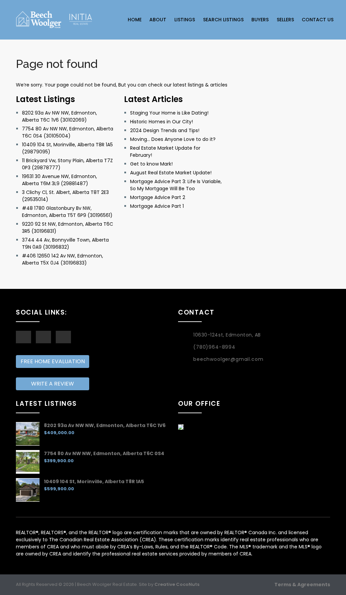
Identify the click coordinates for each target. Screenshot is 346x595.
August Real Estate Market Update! (171, 172)
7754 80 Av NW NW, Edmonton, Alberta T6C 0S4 (104, 453)
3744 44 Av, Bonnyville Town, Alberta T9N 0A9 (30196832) (65, 243)
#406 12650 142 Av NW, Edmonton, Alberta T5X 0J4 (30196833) (62, 259)
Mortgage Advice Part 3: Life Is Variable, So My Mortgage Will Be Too (176, 185)
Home (135, 19)
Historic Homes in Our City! (161, 121)
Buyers (260, 19)
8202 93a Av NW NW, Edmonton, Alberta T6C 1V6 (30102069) (59, 116)
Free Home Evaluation (53, 361)
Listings (184, 19)
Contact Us (317, 19)
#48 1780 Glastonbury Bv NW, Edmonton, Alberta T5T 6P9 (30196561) (67, 212)
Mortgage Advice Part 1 (157, 206)
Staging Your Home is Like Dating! (169, 112)
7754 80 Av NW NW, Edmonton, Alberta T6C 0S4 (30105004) (67, 132)
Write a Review (52, 384)
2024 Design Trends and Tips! (164, 130)
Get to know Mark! (151, 163)
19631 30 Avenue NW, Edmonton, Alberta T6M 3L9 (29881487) (59, 180)
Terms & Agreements (302, 584)
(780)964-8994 (214, 347)
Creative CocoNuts (176, 584)
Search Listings (223, 19)
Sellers (285, 19)
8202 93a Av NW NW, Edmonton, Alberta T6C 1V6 (105, 425)
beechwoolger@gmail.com (228, 359)
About (157, 19)
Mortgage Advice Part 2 (157, 197)
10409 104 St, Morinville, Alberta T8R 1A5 (94, 481)
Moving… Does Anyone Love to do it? (173, 139)
